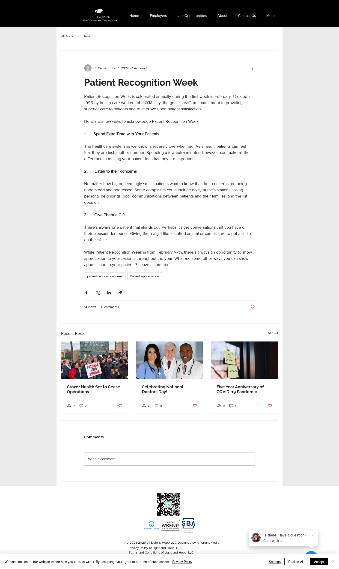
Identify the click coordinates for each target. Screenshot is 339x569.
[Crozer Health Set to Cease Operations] (94, 360)
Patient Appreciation (144, 276)
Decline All (295, 561)
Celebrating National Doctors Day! (162, 389)
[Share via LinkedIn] (109, 292)
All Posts (67, 36)
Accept (319, 561)
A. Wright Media (208, 542)
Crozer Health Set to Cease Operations (93, 389)
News (87, 36)
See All (273, 333)
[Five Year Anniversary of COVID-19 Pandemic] (244, 360)
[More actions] (252, 68)
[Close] (333, 561)
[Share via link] (120, 292)
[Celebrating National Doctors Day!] (169, 360)
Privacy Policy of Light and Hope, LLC (155, 548)
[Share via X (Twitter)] (97, 292)
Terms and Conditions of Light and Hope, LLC (161, 552)
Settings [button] (275, 561)
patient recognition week (104, 276)
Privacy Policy (182, 561)
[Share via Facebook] (86, 292)
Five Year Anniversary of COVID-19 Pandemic (240, 389)
